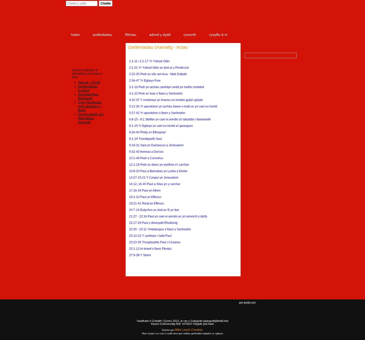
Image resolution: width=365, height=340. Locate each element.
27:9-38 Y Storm (140, 255)
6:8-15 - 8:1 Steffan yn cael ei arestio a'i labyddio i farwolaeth (170, 119)
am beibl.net (247, 302)
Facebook (274, 307)
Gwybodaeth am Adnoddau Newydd (91, 118)
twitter (282, 307)
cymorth (189, 35)
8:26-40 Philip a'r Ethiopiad (147, 132)
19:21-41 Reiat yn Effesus (146, 203)
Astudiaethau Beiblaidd (88, 96)
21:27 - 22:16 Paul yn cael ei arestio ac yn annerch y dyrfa (168, 216)
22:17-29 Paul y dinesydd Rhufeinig (153, 223)
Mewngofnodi (262, 3)
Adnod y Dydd (89, 82)
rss (289, 307)
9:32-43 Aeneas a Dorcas (146, 151)
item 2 (227, 20)
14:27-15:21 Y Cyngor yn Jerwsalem (153, 177)
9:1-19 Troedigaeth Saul (145, 139)
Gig (81, 320)
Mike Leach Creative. (189, 330)
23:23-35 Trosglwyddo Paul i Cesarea (154, 242)
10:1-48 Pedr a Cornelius (146, 158)
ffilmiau (130, 35)
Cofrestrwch (285, 3)
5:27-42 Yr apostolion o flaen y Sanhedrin (157, 113)
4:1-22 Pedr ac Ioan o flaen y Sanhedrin (156, 93)
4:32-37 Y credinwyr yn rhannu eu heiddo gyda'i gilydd (166, 100)
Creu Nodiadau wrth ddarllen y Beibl (90, 106)
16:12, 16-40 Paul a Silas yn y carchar (154, 184)
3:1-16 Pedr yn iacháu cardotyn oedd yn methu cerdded (166, 87)
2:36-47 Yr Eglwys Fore (145, 80)
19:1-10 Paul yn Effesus (145, 197)
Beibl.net (182, 312)
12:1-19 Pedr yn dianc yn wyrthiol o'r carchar (159, 164)
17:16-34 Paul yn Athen (145, 190)
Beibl (95, 20)
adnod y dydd (160, 35)
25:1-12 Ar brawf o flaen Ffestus (150, 248)
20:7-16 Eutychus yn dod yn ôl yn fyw (154, 210)
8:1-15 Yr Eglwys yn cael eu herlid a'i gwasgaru (161, 126)
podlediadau (102, 35)
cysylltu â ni (218, 35)
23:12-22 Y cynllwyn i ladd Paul (150, 236)
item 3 (255, 20)
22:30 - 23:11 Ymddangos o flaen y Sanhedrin (160, 229)
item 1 (194, 20)
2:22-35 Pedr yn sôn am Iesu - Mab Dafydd (158, 74)
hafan (75, 35)
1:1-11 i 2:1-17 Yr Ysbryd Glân (149, 61)
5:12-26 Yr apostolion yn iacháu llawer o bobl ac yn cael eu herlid (173, 106)
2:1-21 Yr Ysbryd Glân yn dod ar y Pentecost (159, 67)
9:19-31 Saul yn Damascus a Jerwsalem (156, 145)
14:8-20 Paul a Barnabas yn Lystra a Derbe (158, 171)
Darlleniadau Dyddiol (88, 88)
